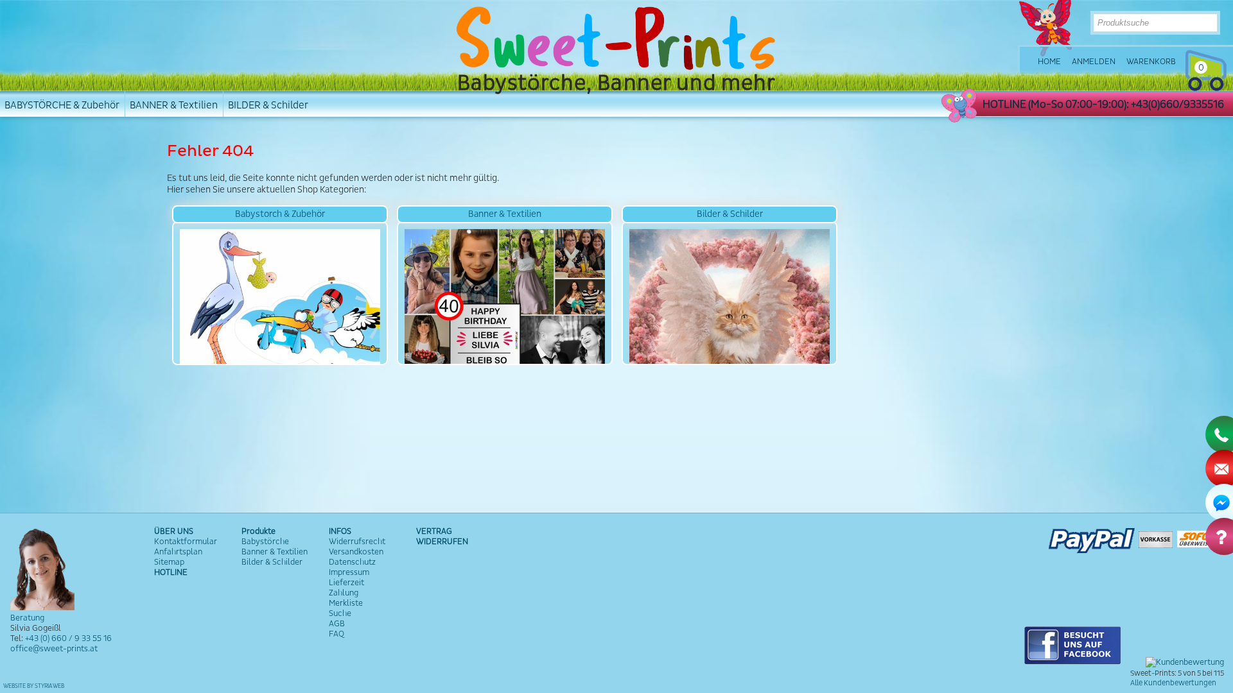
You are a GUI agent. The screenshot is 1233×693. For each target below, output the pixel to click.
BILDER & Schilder (268, 105)
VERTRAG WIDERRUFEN (442, 536)
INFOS (340, 531)
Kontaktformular (185, 541)
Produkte (258, 531)
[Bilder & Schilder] (729, 293)
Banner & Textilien (274, 552)
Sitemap (169, 562)
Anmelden (1093, 61)
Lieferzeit (346, 583)
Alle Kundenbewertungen (1173, 683)
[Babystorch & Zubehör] (280, 293)
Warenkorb (1151, 61)
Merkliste (346, 603)
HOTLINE (171, 572)
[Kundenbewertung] (1185, 662)
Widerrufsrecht (357, 541)
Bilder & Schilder (271, 562)
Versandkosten (356, 552)
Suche (340, 613)
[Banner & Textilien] (505, 293)
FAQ (336, 634)
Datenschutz (352, 562)
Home (1049, 61)
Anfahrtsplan (178, 552)
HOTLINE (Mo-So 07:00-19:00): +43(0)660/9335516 (1103, 104)
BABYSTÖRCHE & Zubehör (61, 105)
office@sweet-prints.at (54, 649)
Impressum (349, 572)
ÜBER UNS (173, 531)
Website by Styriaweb (33, 686)
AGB (337, 624)
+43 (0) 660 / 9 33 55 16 (68, 638)
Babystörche (265, 541)
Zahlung (343, 593)
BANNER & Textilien (174, 105)
